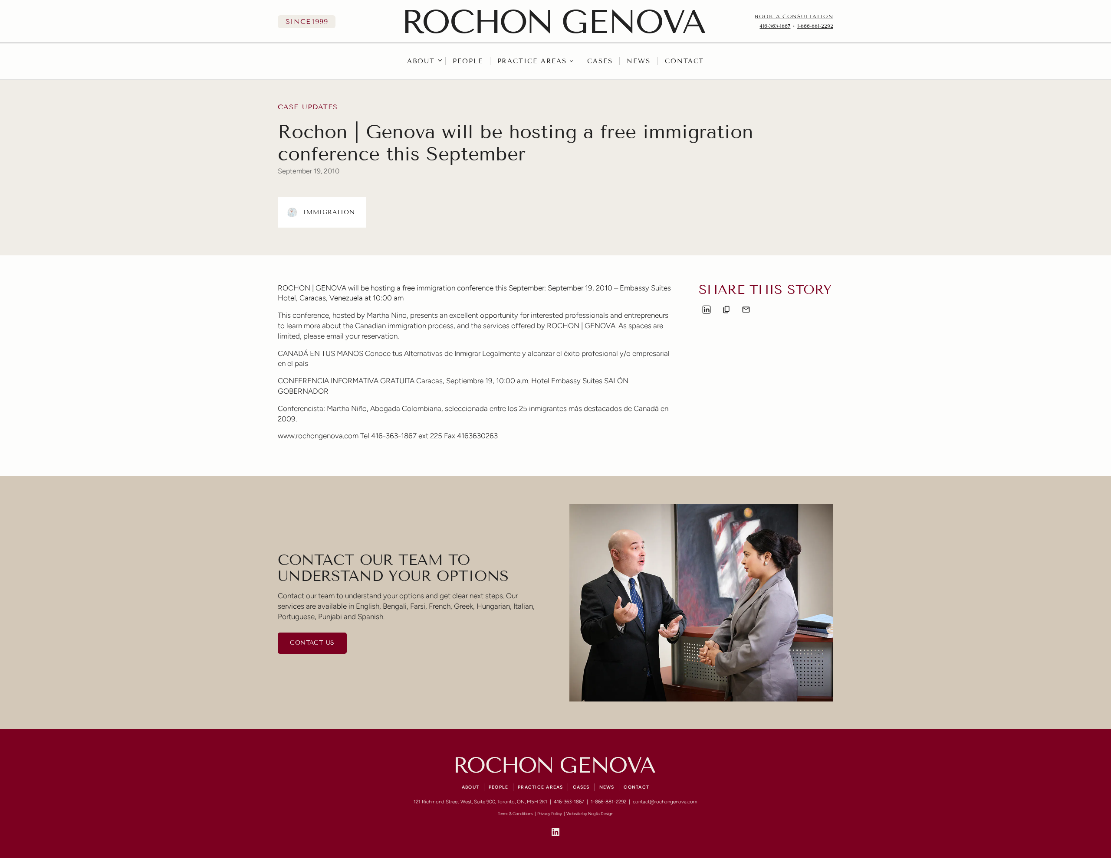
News (639, 61)
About (421, 61)
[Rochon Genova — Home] (555, 21)
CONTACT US (312, 642)
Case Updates (308, 107)
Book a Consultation (794, 16)
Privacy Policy (549, 813)
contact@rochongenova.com (665, 802)
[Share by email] (746, 309)
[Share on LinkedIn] (706, 309)
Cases (600, 61)
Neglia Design (600, 813)
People (468, 61)
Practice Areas (532, 61)
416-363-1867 (774, 26)
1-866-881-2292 (815, 26)
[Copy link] (726, 309)
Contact (684, 61)
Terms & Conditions (515, 813)
